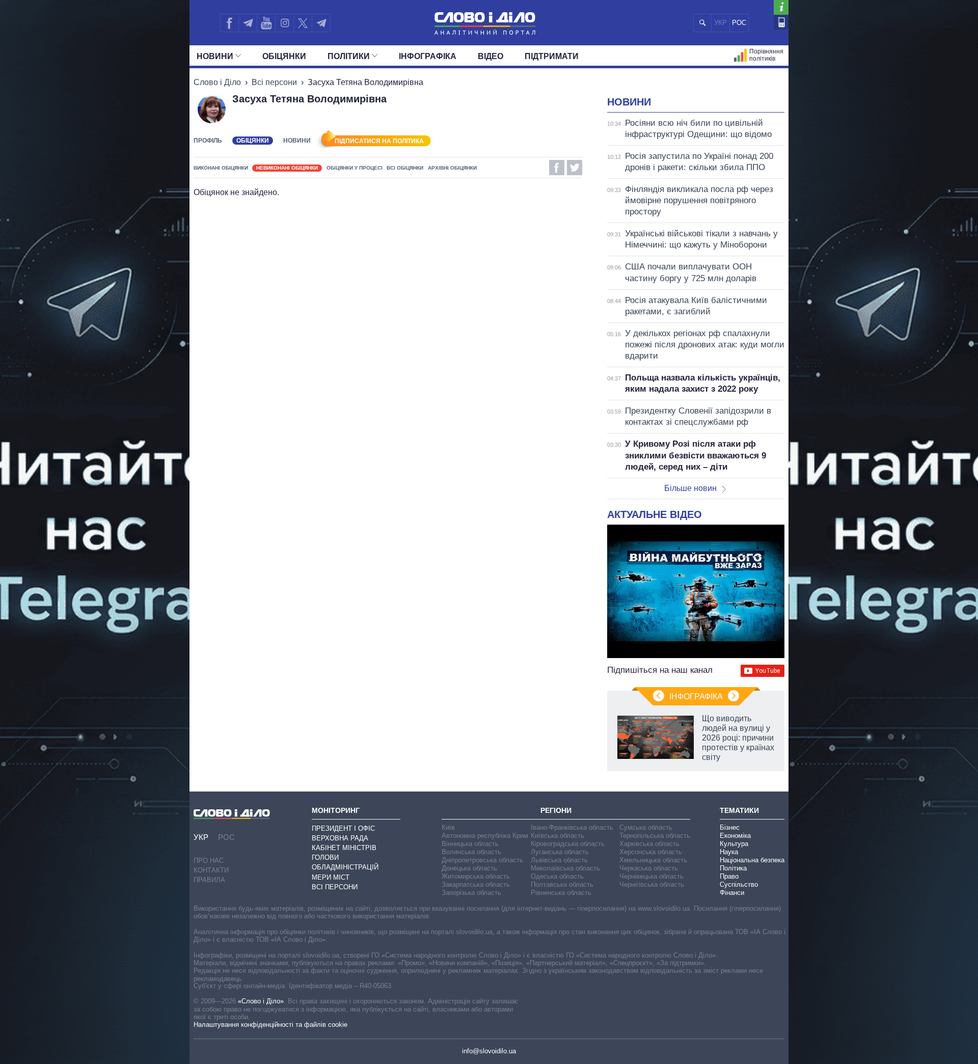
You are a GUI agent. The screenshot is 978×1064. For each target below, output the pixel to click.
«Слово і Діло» (261, 1001)
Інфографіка (427, 56)
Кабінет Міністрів (344, 848)
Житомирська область (476, 876)
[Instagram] (284, 23)
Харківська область (649, 844)
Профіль (208, 140)
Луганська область (560, 852)
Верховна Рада (340, 838)
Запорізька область (471, 892)
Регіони (556, 810)
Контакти (211, 870)
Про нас (209, 860)
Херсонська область (650, 852)
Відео (490, 56)
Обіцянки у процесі (355, 168)
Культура (734, 844)
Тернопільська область (654, 835)
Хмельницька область (653, 860)
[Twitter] (302, 23)
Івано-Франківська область (572, 827)
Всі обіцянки (405, 168)
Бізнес (730, 827)
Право (729, 876)
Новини (215, 56)
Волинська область (471, 852)
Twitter (574, 167)
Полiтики (349, 56)
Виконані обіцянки (221, 168)
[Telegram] (247, 23)
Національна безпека (752, 860)
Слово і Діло (217, 82)
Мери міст (330, 877)
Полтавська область (562, 884)
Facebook (556, 167)
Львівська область (559, 860)
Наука (729, 852)
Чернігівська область (651, 884)
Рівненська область (561, 892)
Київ (448, 827)
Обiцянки (284, 56)
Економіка (735, 835)
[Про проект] (781, 7)
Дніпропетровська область (482, 860)
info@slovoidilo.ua (489, 1051)
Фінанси (732, 892)
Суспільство (739, 884)
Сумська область (645, 827)
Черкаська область (648, 868)
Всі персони (274, 82)
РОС (739, 22)
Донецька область (469, 868)
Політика (733, 868)
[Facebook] (229, 23)
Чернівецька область (651, 876)
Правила (209, 880)
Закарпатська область (476, 884)
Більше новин (690, 488)
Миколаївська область (565, 868)
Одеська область (557, 876)
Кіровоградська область (568, 844)
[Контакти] (781, 22)
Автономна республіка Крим (485, 835)
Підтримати (552, 56)
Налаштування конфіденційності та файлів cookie (270, 1024)
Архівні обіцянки (452, 168)
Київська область (557, 835)
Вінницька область (470, 844)
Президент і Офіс (343, 828)
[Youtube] (266, 23)
